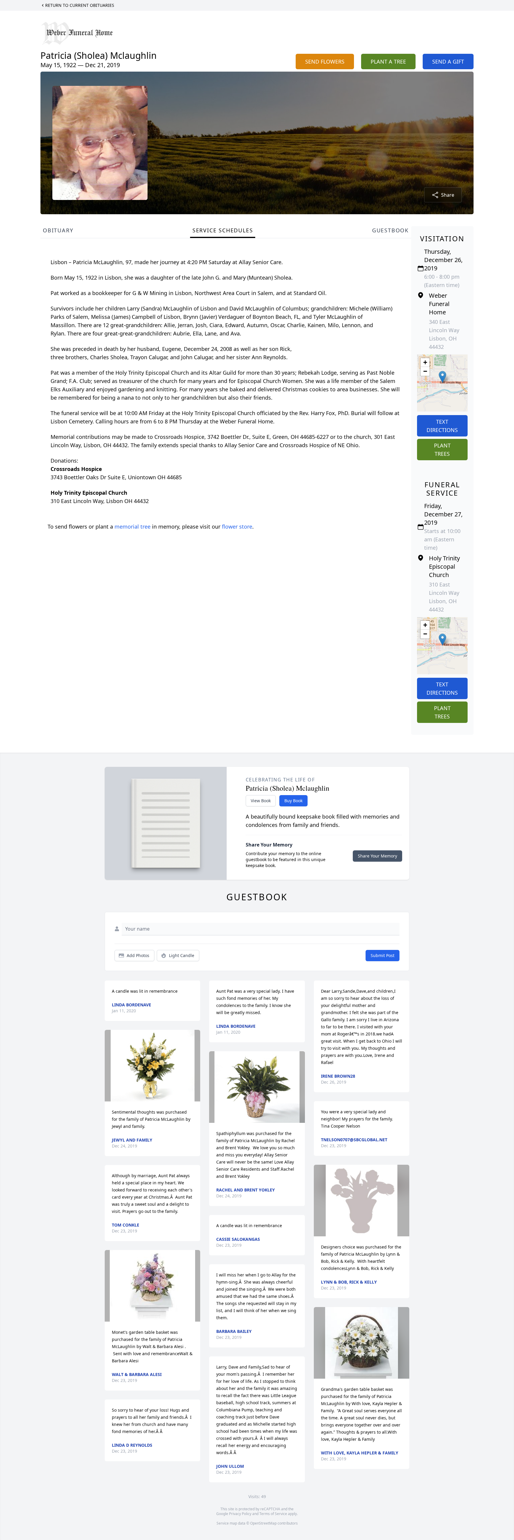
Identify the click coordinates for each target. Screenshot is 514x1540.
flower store (237, 526)
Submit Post (382, 955)
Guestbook (390, 230)
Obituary (58, 230)
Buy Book (293, 800)
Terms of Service (273, 1513)
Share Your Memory (377, 856)
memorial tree (133, 526)
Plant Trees (442, 449)
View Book (261, 800)
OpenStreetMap (263, 1523)
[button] (442, 377)
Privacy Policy (240, 1513)
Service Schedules (222, 230)
